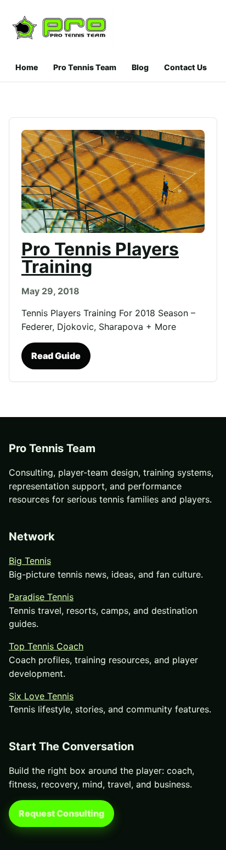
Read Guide (56, 355)
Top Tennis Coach (46, 646)
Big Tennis (30, 560)
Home (26, 67)
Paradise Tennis (41, 596)
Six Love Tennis (41, 696)
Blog (140, 67)
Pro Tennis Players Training (100, 257)
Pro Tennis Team (84, 67)
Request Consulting (61, 813)
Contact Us (185, 67)
